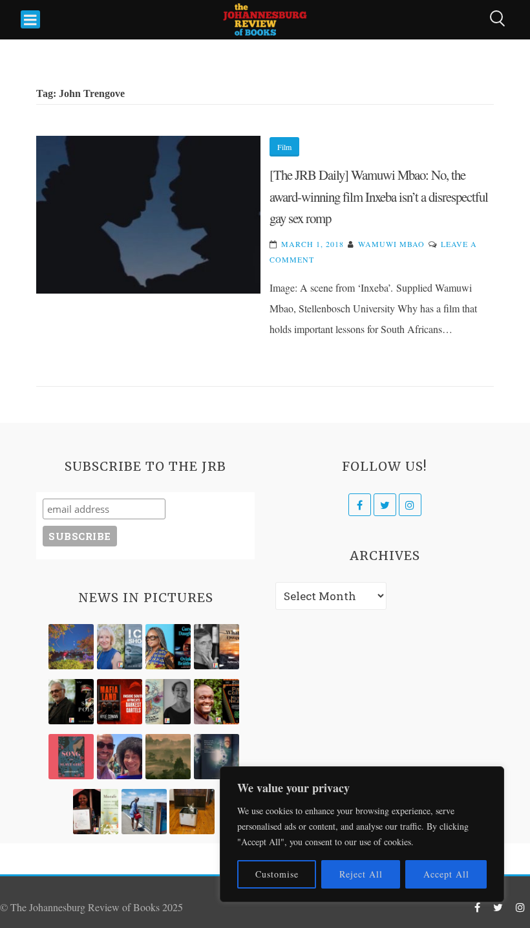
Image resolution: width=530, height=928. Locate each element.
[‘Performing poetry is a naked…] (168, 701)
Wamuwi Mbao (391, 244)
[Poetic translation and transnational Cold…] (216, 756)
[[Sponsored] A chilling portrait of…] (119, 701)
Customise (277, 874)
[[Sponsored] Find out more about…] (71, 756)
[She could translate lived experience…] (119, 756)
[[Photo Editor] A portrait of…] (144, 811)
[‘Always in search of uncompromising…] (216, 646)
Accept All (446, 874)
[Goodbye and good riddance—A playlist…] (192, 811)
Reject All (361, 874)
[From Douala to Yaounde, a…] (168, 756)
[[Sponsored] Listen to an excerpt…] (168, 646)
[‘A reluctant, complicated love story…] (119, 646)
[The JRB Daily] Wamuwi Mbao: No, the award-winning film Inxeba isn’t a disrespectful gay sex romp (379, 196)
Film (284, 147)
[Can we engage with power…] (71, 701)
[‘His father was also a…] (95, 811)
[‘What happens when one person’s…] (216, 701)
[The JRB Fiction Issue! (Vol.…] (71, 646)
